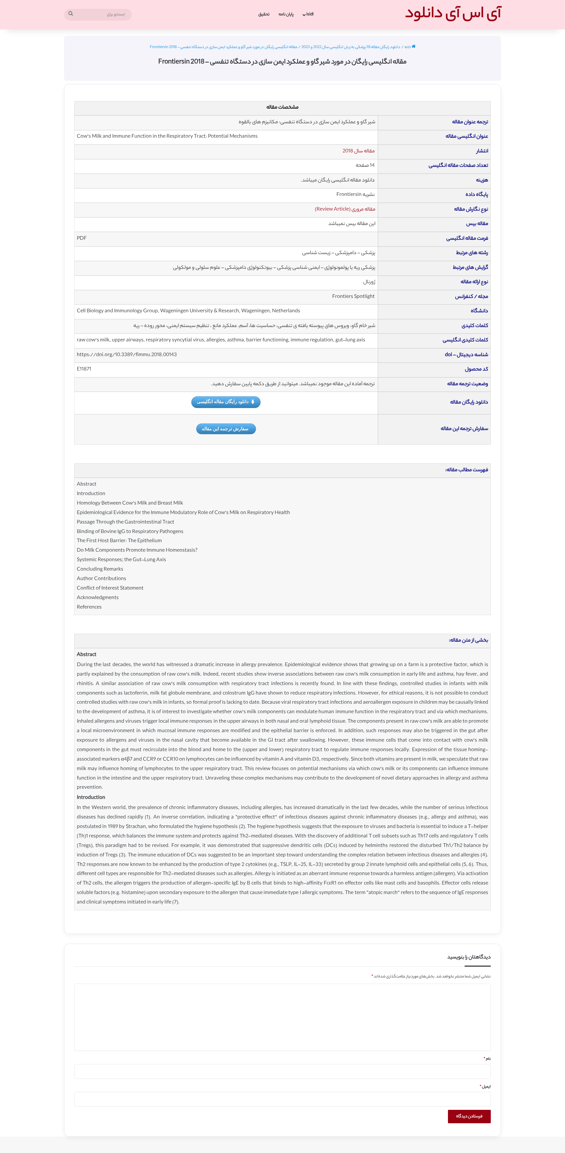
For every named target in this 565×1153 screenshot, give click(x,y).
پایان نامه (286, 14)
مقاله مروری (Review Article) (345, 210)
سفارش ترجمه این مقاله (225, 428)
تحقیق (263, 14)
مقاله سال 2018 (359, 151)
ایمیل (485, 1087)
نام (487, 1059)
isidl (310, 14)
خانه (408, 47)
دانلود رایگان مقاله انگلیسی (222, 401)
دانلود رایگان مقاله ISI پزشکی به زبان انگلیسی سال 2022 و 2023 (350, 47)
